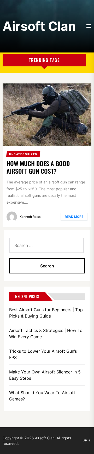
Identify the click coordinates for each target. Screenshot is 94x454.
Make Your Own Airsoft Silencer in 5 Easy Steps (45, 375)
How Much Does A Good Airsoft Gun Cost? (38, 167)
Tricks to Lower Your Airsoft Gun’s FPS (43, 354)
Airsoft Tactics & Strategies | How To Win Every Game (46, 333)
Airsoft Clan (39, 26)
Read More (74, 217)
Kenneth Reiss (30, 217)
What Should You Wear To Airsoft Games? (42, 396)
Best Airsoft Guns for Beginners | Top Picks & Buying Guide (46, 313)
